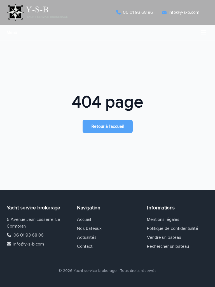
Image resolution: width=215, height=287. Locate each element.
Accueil (84, 219)
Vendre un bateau (164, 237)
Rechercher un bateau (168, 246)
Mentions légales (163, 219)
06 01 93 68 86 (28, 235)
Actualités (87, 237)
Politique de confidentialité (172, 228)
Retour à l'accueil (108, 126)
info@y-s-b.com (28, 244)
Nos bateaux (89, 228)
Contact (85, 246)
